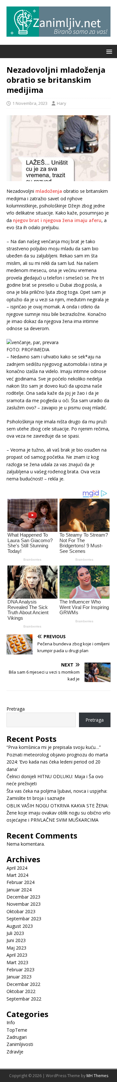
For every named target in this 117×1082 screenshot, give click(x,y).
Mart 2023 (17, 962)
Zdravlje (14, 1052)
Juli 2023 (15, 933)
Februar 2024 (20, 882)
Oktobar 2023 (20, 911)
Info (10, 1022)
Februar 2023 (20, 969)
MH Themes (97, 1075)
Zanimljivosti (19, 1044)
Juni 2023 (16, 940)
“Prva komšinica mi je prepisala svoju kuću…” (53, 747)
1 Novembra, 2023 (29, 103)
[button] (108, 51)
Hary (61, 103)
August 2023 (19, 926)
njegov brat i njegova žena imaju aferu (57, 220)
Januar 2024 (19, 890)
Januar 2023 (19, 977)
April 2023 (16, 955)
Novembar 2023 (23, 904)
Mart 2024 (17, 875)
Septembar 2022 (23, 999)
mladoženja (48, 191)
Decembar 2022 (23, 984)
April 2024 (16, 868)
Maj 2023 (16, 948)
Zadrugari (16, 1037)
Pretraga (15, 709)
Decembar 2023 (23, 897)
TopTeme (16, 1030)
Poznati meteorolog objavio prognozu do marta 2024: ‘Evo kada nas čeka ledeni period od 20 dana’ (57, 762)
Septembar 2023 (23, 918)
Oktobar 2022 (20, 991)
